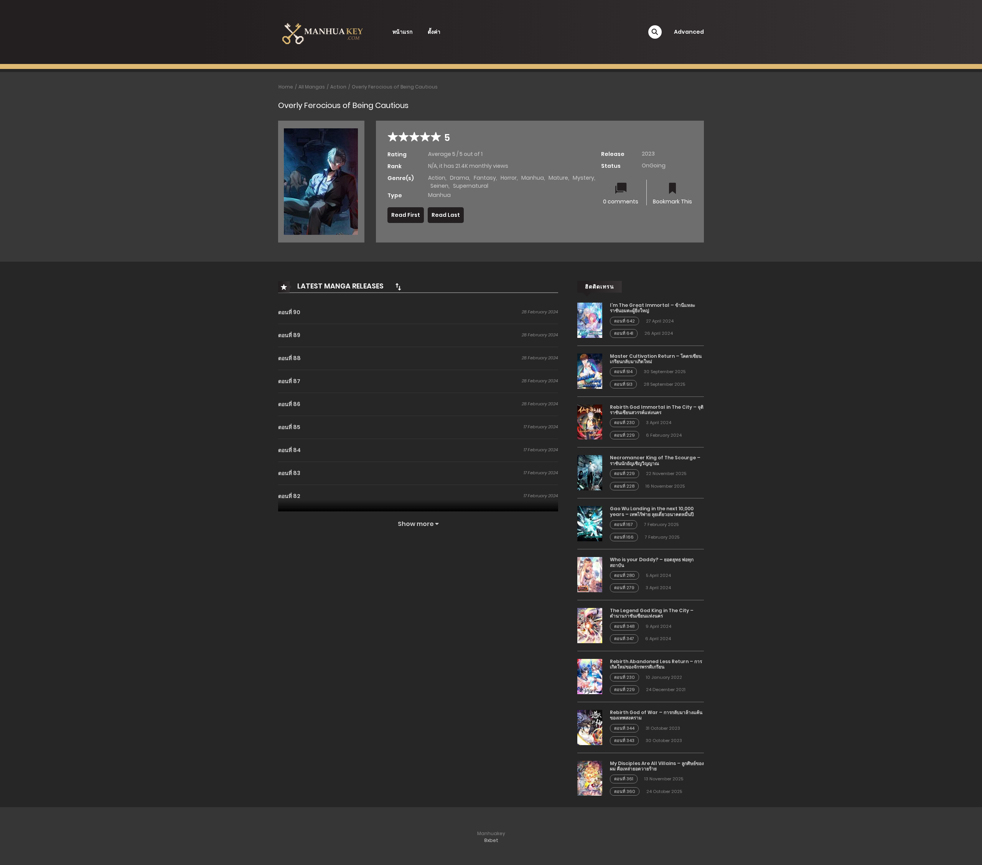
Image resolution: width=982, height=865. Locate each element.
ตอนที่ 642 (624, 321)
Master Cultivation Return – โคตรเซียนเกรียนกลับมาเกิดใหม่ (656, 359)
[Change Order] (398, 286)
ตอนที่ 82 (289, 496)
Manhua (532, 178)
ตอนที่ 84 (289, 450)
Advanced (689, 32)
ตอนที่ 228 (624, 486)
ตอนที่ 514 (623, 372)
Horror (509, 178)
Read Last (446, 215)
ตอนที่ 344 (624, 728)
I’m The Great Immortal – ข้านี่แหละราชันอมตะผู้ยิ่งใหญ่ (652, 308)
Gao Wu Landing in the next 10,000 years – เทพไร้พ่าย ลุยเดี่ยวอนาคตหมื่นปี (652, 511)
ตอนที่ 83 (289, 473)
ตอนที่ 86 (289, 404)
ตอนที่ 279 (624, 588)
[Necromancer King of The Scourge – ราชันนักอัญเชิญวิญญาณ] (589, 472)
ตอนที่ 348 (624, 626)
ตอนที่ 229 (624, 435)
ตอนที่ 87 (289, 381)
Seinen (439, 186)
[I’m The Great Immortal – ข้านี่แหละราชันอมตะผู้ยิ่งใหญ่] (589, 320)
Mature (558, 178)
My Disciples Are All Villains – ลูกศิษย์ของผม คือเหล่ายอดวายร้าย (657, 766)
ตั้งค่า (434, 32)
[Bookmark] (672, 189)
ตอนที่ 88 (289, 358)
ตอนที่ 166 (624, 537)
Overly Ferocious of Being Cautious (395, 87)
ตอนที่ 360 (624, 791)
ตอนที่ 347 (624, 639)
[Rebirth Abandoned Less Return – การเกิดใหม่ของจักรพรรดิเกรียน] (589, 676)
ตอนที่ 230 (624, 422)
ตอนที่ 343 (624, 740)
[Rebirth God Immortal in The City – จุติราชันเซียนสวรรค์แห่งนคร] (589, 421)
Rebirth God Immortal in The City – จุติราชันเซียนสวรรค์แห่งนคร (657, 410)
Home (285, 87)
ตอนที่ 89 (289, 335)
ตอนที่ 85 (289, 427)
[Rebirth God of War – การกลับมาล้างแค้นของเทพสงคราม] (589, 727)
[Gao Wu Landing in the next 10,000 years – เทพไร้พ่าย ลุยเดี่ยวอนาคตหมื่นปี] (589, 523)
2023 (648, 153)
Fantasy (485, 178)
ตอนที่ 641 (623, 333)
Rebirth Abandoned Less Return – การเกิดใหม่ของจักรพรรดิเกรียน (656, 664)
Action (338, 87)
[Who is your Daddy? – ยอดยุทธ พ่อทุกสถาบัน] (589, 574)
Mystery (583, 178)
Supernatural (470, 186)
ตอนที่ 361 (623, 779)
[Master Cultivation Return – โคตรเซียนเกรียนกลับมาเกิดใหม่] (589, 370)
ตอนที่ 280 (624, 575)
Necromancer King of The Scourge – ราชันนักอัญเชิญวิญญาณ (655, 460)
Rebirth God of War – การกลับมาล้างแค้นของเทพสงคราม (656, 715)
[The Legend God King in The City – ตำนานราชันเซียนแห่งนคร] (589, 625)
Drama (459, 178)
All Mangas (311, 87)
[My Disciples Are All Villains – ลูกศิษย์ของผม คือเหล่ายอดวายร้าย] (589, 777)
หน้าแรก (402, 32)
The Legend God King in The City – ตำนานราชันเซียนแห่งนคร (652, 613)
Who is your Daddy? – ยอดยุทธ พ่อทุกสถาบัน (652, 562)
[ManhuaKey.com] (322, 31)
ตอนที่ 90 (289, 312)
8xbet (491, 840)
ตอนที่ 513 (623, 384)
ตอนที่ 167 (623, 524)
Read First (405, 215)
